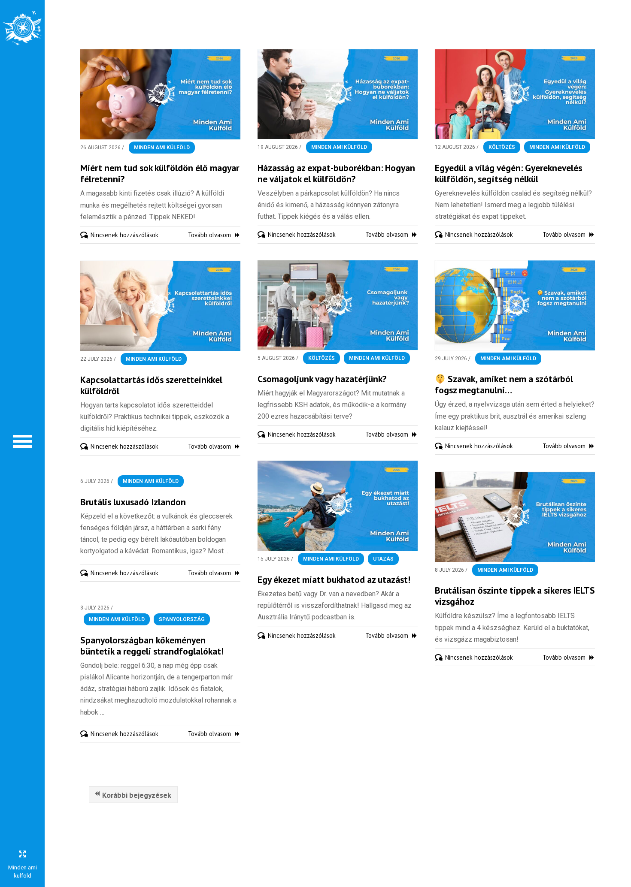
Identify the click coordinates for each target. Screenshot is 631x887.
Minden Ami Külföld (162, 148)
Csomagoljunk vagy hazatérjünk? (322, 379)
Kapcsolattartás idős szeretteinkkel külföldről (151, 385)
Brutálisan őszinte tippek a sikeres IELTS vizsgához (515, 595)
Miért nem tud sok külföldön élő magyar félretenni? (159, 173)
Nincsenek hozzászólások (124, 235)
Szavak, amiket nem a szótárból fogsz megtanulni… (504, 384)
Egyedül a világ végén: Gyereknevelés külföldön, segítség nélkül (508, 173)
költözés (501, 147)
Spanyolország (182, 619)
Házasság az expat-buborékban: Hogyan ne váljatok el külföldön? (336, 173)
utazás (383, 559)
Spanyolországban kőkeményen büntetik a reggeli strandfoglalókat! (152, 645)
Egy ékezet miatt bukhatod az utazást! (334, 579)
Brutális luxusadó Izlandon (133, 502)
